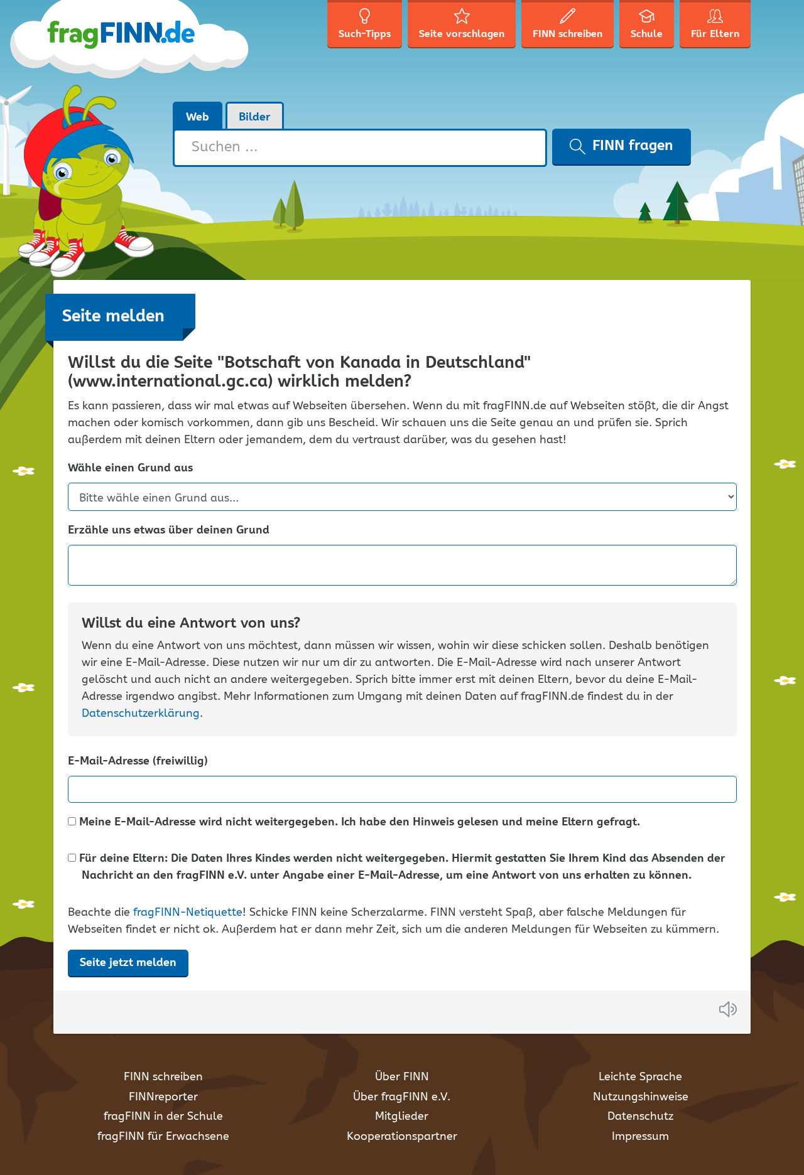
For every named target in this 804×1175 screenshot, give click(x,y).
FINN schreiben (163, 1077)
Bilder (255, 117)
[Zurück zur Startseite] (152, 50)
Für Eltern (715, 34)
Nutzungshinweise (640, 1097)
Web (197, 117)
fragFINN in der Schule (163, 1116)
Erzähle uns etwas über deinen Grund (168, 530)
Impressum (640, 1136)
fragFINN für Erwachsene (163, 1136)
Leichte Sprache (640, 1077)
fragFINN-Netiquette (187, 912)
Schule (647, 34)
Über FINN (402, 1077)
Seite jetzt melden (128, 963)
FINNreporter (163, 1097)
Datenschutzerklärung (141, 713)
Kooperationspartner (402, 1136)
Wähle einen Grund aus (130, 468)
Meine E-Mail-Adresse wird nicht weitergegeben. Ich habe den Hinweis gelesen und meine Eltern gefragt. (358, 822)
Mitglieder (401, 1116)
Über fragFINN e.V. (401, 1097)
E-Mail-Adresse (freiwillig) (138, 761)
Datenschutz (640, 1116)
